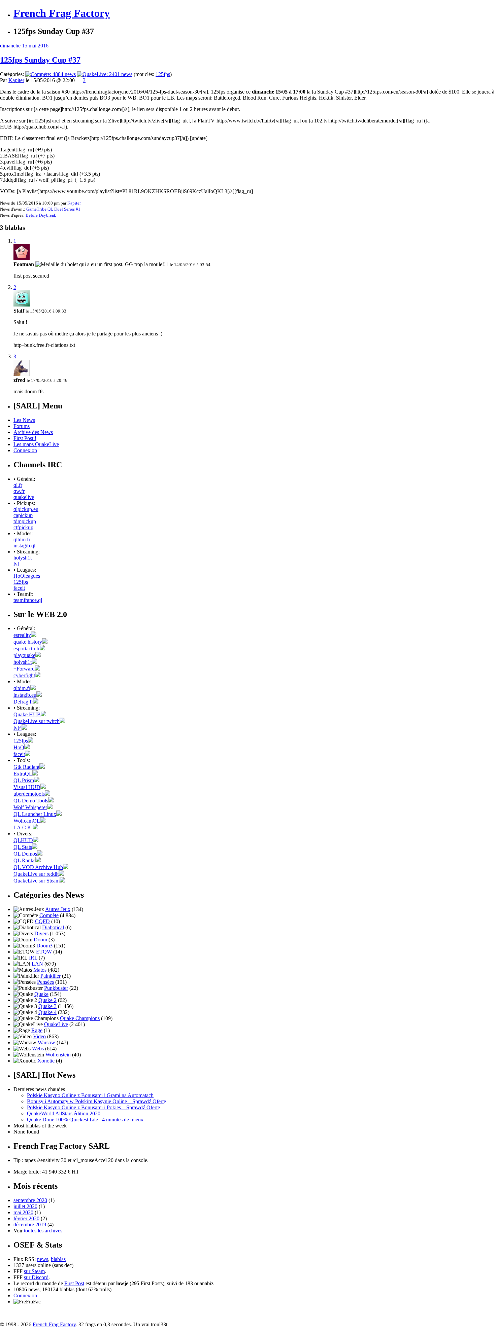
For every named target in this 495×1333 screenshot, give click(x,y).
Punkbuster (56, 988)
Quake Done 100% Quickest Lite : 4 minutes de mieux (85, 1119)
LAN (37, 964)
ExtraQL (22, 774)
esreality (22, 635)
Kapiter (16, 80)
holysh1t (22, 558)
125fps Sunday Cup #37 (40, 60)
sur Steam (34, 1271)
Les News (24, 420)
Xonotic (46, 1061)
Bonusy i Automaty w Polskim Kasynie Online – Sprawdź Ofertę (96, 1101)
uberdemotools (29, 794)
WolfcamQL (26, 821)
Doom (40, 939)
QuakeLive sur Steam (36, 881)
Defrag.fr (23, 702)
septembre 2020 (30, 1200)
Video (39, 1036)
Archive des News (33, 432)
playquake (24, 655)
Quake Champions (80, 1018)
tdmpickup (24, 521)
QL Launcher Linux (34, 814)
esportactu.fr (26, 648)
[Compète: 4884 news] (50, 74)
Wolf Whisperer (30, 807)
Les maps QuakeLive (36, 444)
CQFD (42, 921)
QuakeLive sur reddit (36, 874)
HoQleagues (26, 576)
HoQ (18, 747)
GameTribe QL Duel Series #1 (53, 209)
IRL (33, 958)
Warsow (46, 1042)
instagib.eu (24, 695)
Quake (41, 994)
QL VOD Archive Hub (38, 867)
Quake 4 (47, 1012)
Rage (36, 1030)
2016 (43, 45)
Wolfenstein (58, 1054)
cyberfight (24, 675)
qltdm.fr (21, 539)
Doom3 (44, 945)
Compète (49, 915)
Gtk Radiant (26, 767)
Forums (21, 426)
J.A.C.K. (23, 827)
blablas (58, 1259)
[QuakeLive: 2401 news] (104, 74)
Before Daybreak (41, 215)
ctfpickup (23, 527)
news (42, 1259)
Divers (41, 933)
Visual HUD (26, 787)
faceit (19, 588)
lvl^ (17, 728)
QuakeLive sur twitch (36, 721)
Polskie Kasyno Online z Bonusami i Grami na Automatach (90, 1095)
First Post (74, 1283)
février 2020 (26, 1218)
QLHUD (23, 840)
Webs (38, 1048)
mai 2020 (23, 1212)
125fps (163, 74)
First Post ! (24, 438)
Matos (39, 970)
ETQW (44, 951)
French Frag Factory (61, 13)
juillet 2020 (25, 1206)
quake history (27, 642)
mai (32, 45)
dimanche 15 (13, 45)
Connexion (25, 450)
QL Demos (25, 854)
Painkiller (50, 976)
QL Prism (23, 780)
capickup (23, 515)
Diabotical (53, 927)
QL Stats (22, 847)
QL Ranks (24, 860)
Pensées (45, 982)
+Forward (24, 669)
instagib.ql (24, 545)
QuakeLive (56, 1024)
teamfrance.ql (27, 600)
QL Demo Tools (30, 800)
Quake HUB (27, 714)
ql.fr (17, 485)
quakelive (23, 497)
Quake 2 (47, 1000)
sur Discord (36, 1277)
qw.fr (19, 491)
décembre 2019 (29, 1224)
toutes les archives (43, 1230)
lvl (16, 564)
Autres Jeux (57, 909)
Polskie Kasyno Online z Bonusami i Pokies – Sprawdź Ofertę (93, 1107)
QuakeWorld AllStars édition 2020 (63, 1113)
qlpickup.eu (25, 509)
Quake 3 (47, 1006)
